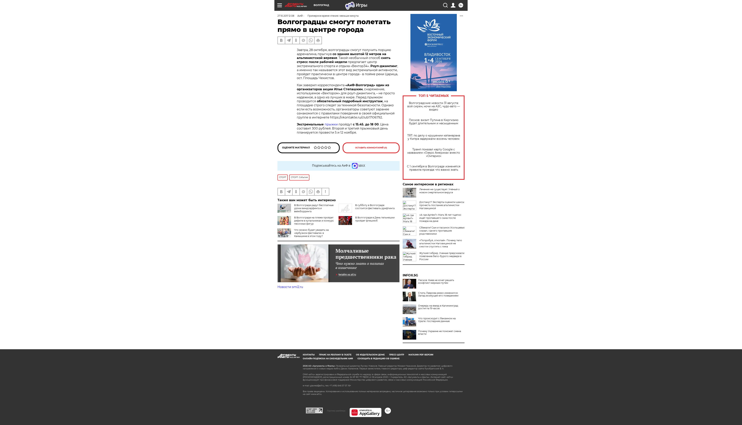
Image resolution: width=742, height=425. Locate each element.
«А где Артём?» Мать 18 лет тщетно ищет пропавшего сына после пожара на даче (440, 217)
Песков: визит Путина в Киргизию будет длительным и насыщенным (433, 121)
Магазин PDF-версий (420, 354)
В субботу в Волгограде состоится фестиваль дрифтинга (375, 207)
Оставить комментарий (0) (371, 147)
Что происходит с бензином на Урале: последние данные (437, 320)
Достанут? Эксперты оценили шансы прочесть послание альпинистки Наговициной (441, 205)
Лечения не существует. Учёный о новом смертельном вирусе (439, 191)
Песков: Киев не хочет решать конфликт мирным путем (436, 281)
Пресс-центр (396, 354)
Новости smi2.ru (290, 287)
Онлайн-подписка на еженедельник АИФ (328, 358)
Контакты (309, 354)
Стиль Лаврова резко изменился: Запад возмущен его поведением (438, 294)
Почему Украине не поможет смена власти (439, 332)
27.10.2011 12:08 (285, 15)
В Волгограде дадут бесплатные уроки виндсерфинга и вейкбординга (314, 208)
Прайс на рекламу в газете (335, 354)
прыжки (331, 124)
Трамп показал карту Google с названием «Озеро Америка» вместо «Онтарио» (433, 153)
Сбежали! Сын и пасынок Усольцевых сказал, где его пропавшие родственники (442, 230)
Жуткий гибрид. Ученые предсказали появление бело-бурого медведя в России (441, 256)
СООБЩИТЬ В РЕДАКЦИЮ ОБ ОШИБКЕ (378, 358)
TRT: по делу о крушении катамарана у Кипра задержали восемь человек (433, 137)
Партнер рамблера (336, 411)
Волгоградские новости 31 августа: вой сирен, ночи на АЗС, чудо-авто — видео (433, 106)
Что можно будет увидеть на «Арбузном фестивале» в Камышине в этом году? (311, 233)
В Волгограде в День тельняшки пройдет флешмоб (375, 219)
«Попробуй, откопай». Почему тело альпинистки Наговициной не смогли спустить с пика (440, 243)
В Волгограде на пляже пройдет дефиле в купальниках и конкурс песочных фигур (314, 220)
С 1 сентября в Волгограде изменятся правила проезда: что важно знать (433, 168)
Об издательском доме (370, 354)
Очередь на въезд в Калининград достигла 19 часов (438, 307)
